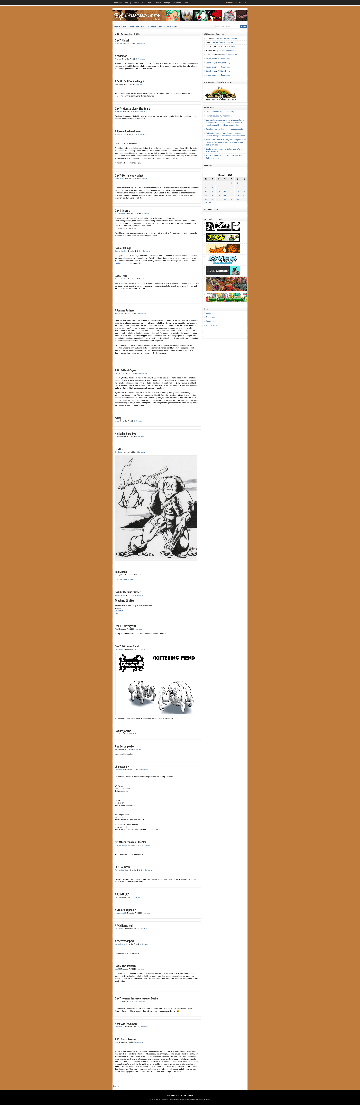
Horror (158, 2)
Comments (242, 2)
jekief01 (117, 969)
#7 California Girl (123, 925)
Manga (167, 2)
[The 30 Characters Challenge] (180, 20)
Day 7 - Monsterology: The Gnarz (132, 108)
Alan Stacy (118, 111)
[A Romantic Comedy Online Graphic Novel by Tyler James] (223, 263)
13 (219, 191)
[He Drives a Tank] (223, 274)
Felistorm (118, 59)
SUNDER (119, 449)
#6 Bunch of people (125, 910)
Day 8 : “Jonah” (123, 731)
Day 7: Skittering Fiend (127, 646)
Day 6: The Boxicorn (125, 966)
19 (212, 195)
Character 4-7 (122, 767)
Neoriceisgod (119, 769)
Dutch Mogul (119, 649)
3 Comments (141, 313)
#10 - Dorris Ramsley (126, 1039)
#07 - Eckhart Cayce (125, 370)
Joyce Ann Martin (121, 845)
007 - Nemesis (122, 867)
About (117, 26)
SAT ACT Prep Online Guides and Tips (220, 112)
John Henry (210, 63)
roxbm (117, 421)
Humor (136, 2)
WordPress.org (211, 325)
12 (212, 191)
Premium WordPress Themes (199, 1099)
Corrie (117, 84)
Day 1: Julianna (122, 210)
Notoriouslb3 (119, 928)
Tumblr (117, 613)
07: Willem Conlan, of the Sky (130, 842)
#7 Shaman (121, 56)
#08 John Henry (224, 59)
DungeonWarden (120, 251)
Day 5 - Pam (121, 276)
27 (219, 199)
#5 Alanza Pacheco (124, 310)
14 (225, 191)
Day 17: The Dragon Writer (226, 38)
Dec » (210, 203)
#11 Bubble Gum (230, 55)
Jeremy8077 (119, 575)
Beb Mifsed (121, 572)
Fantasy (128, 2)
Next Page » (117, 1086)
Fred (116, 629)
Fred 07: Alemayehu (125, 626)
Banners (152, 26)
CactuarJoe (119, 373)
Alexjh (117, 1042)
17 (244, 191)
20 (219, 195)
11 (206, 191)
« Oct (205, 203)
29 (231, 199)
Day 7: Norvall (122, 40)
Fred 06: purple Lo (124, 746)
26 (212, 199)
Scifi (143, 2)
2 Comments (145, 213)
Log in (208, 313)
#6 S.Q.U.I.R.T (122, 894)
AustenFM (118, 313)
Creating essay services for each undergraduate (224, 129)
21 (225, 195)
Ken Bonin (118, 452)
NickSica (118, 43)
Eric (116, 897)
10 (244, 187)
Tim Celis (118, 1001)
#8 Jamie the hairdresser (128, 131)
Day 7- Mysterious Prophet (129, 175)
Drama (150, 2)
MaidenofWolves (120, 213)
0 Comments (140, 43)
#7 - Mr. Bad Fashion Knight (129, 81)
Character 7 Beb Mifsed (124, 579)
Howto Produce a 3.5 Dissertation (219, 116)
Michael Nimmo (120, 944)
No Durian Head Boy (125, 433)
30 (238, 199)
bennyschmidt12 (120, 913)
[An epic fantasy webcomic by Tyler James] (226, 290)
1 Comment (138, 421)
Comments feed (212, 321)
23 (238, 195)
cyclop (118, 418)
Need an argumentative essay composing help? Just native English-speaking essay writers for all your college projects (226, 142)
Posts (230, 2)
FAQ (125, 26)
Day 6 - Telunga (123, 248)
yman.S (117, 436)
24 (244, 195)
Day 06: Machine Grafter (127, 592)
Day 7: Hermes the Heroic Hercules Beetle (136, 998)
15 (231, 191)
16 (238, 191)
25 (206, 199)
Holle (116, 734)
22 (231, 195)
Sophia (123, 283)
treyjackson (210, 59)
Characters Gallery (168, 26)
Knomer (117, 595)
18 (206, 195)
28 (225, 199)
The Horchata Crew (121, 870)
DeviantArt (119, 611)
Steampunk (177, 2)
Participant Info (137, 26)
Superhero (118, 2)
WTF (186, 2)
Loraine (118, 263)
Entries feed (210, 317)
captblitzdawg (119, 178)
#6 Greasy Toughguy (126, 1023)
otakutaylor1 (119, 134)
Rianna (127, 263)
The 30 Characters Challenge (180, 1095)
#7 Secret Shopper (124, 941)
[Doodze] (223, 241)
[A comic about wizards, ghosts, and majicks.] (223, 252)
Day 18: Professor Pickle (226, 47)
